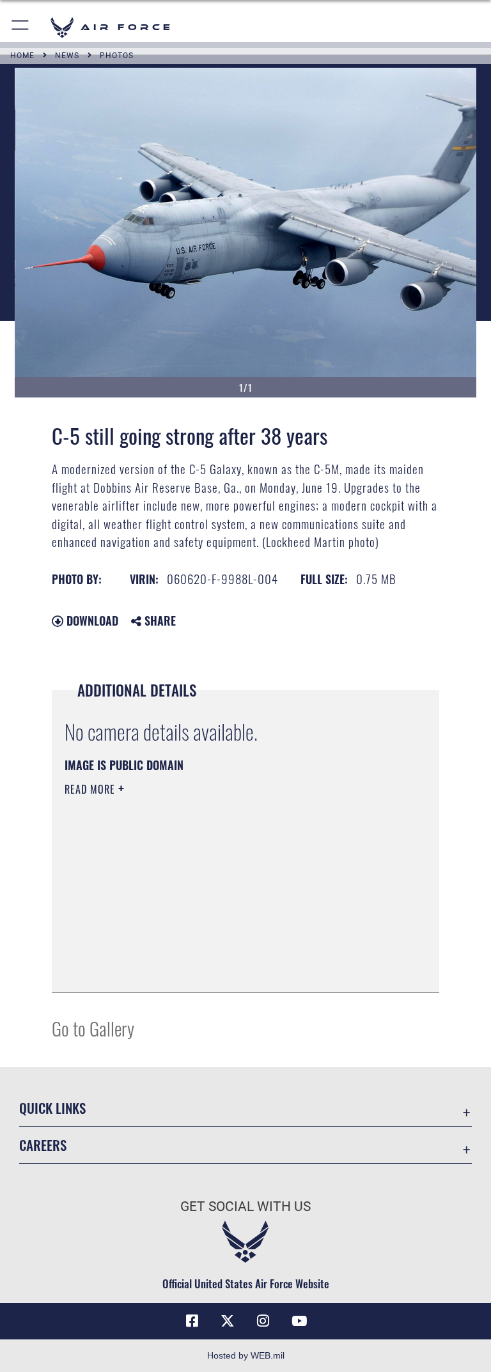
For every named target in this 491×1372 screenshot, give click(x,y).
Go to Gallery (93, 1028)
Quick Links (52, 1108)
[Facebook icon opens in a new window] (191, 1320)
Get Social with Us (245, 1206)
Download (90, 620)
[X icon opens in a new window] (227, 1320)
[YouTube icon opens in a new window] (299, 1320)
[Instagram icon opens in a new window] (263, 1320)
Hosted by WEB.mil (245, 1355)
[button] (21, 27)
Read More (91, 789)
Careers (42, 1145)
